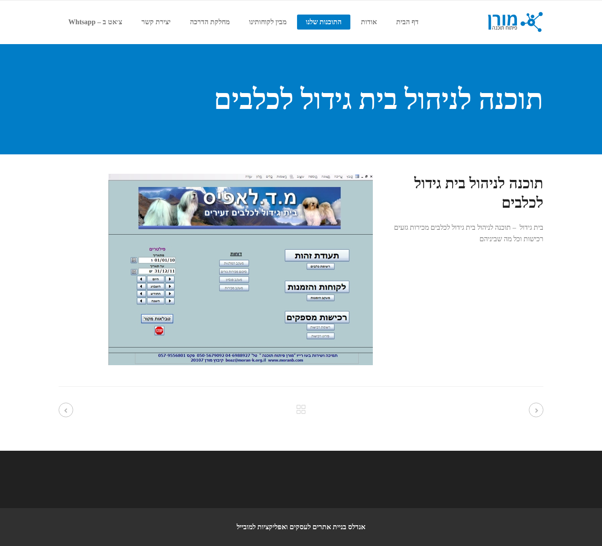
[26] (240, 362)
